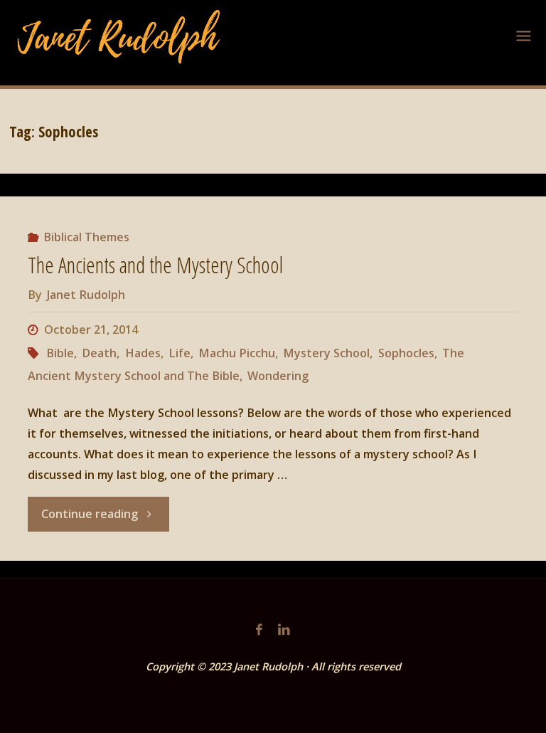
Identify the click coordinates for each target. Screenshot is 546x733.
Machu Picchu (236, 353)
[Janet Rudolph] (119, 35)
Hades (142, 353)
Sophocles (406, 353)
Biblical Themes (86, 237)
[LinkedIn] (284, 629)
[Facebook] (258, 629)
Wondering (278, 376)
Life (179, 353)
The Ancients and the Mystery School (155, 265)
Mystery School (326, 353)
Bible (60, 353)
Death (99, 353)
